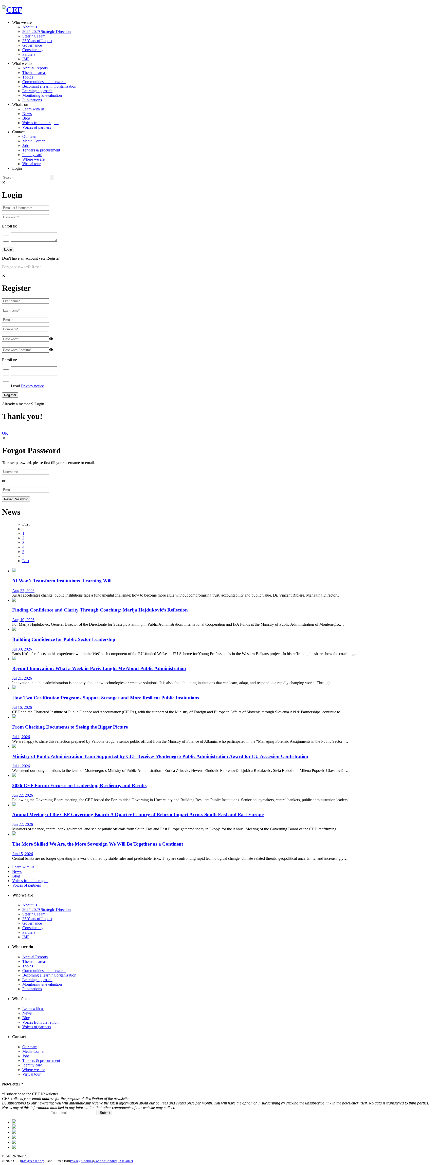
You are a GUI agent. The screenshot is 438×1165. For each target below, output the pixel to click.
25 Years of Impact (37, 41)
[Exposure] (14, 1122)
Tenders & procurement (41, 150)
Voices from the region (40, 123)
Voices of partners (36, 127)
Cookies (87, 1161)
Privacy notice (32, 386)
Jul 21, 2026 (22, 678)
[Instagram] (14, 1142)
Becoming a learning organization (49, 86)
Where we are (33, 159)
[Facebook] (14, 1127)
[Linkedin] (14, 1137)
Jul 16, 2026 (22, 707)
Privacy (75, 1161)
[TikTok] (14, 1132)
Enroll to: (9, 226)
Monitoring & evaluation (42, 95)
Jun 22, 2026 (22, 795)
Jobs (25, 145)
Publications (32, 100)
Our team (29, 136)
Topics (27, 77)
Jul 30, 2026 (22, 649)
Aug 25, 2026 (23, 590)
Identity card (32, 154)
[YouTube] (14, 1147)
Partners (28, 54)
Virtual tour (31, 164)
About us (29, 27)
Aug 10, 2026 (23, 620)
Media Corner (33, 141)
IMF (25, 59)
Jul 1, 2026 (21, 737)
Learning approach (37, 91)
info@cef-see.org (32, 1161)
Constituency (32, 50)
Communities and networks (44, 82)
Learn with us (33, 109)
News (27, 113)
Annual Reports (35, 68)
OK (5, 433)
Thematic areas (34, 72)
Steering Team (33, 36)
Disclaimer (125, 1161)
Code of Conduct (105, 1161)
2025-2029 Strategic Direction (46, 31)
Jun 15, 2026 (22, 854)
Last (25, 561)
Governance (32, 45)
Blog (26, 118)
